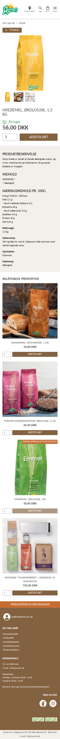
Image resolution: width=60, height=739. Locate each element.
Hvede (22, 23)
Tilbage (14, 30)
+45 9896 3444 (12, 664)
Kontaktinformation (11, 646)
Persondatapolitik (10, 634)
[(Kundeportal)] (18, 617)
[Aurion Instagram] (53, 703)
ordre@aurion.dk (16, 668)
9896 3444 (52, 732)
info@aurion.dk (33, 736)
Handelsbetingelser (11, 642)
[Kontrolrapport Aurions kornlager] (38, 719)
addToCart (38, 137)
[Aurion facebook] (43, 703)
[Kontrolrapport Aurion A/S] (51, 719)
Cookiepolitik (8, 638)
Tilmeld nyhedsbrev (11, 650)
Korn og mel (9, 23)
